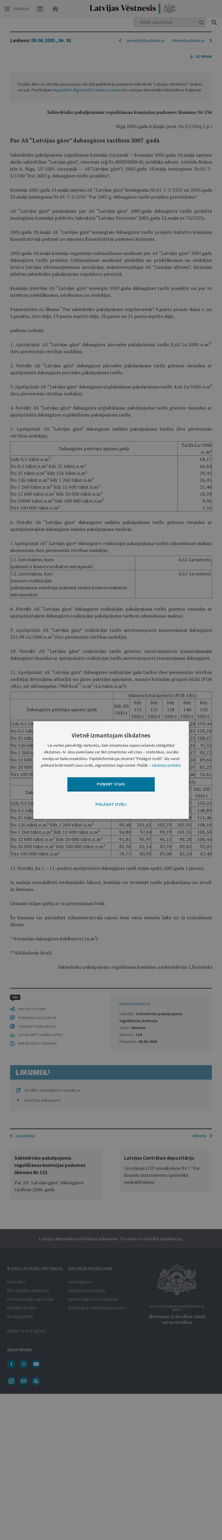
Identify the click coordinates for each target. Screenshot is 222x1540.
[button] (111, 804)
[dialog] (111, 770)
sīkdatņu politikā (166, 765)
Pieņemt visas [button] (111, 784)
